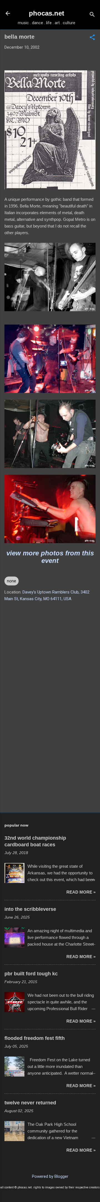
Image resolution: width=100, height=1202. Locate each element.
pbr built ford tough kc (31, 973)
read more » (81, 892)
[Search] (92, 15)
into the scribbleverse (30, 909)
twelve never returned (30, 1102)
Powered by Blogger (50, 1176)
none (11, 580)
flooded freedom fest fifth (34, 1038)
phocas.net (46, 13)
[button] (92, 38)
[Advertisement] (50, 768)
